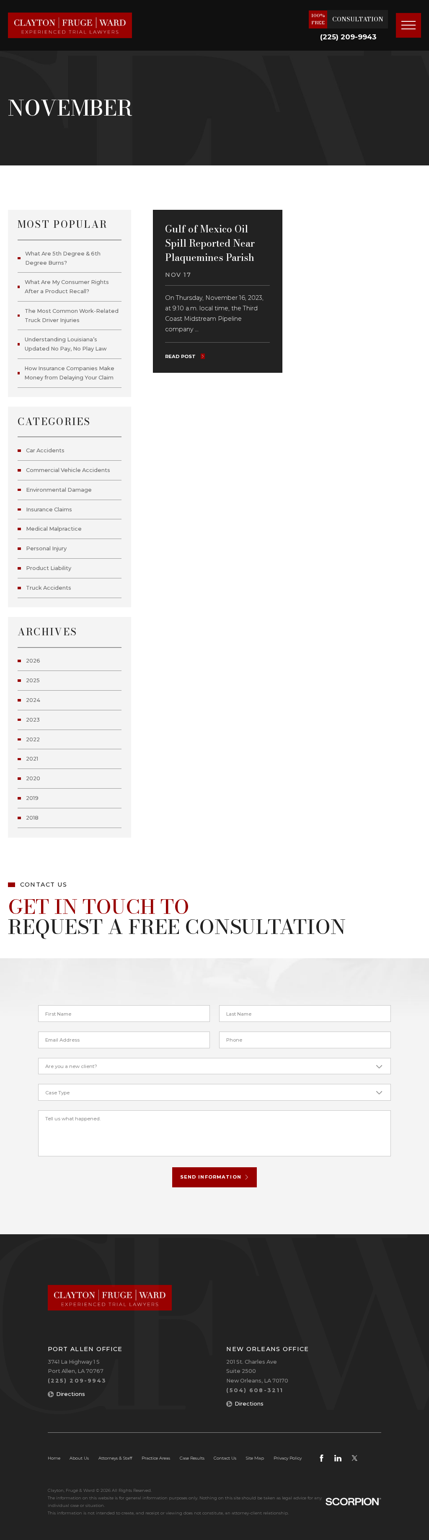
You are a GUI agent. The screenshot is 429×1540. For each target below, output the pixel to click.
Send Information (210, 1177)
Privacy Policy (288, 1457)
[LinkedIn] (337, 1458)
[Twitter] (354, 1458)
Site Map (255, 1457)
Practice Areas (156, 1457)
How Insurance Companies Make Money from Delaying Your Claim (69, 373)
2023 (33, 720)
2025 (33, 680)
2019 (32, 798)
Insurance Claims (49, 509)
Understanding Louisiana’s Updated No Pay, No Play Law (65, 344)
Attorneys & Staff (115, 1457)
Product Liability (48, 568)
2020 (33, 778)
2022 (33, 739)
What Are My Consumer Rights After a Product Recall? (67, 286)
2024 (33, 700)
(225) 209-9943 (348, 37)
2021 (32, 759)
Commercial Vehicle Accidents (68, 470)
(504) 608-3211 (254, 1390)
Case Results (192, 1457)
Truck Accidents (48, 588)
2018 (32, 818)
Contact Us (225, 1457)
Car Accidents (45, 450)
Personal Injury (46, 548)
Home (54, 1457)
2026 (33, 661)
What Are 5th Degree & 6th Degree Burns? (63, 258)
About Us (79, 1457)
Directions (70, 1394)
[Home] (70, 25)
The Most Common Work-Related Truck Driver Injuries (72, 315)
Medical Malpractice (54, 529)
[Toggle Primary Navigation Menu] (408, 25)
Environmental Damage (59, 490)
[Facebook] (321, 1458)
